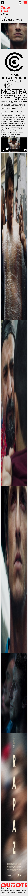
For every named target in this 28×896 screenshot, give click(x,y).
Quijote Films (6, 9)
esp (20, 1)
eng (20, 3)
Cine (9, 888)
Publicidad (5, 888)
